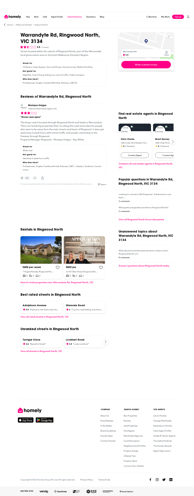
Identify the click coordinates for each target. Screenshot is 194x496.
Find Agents (129, 430)
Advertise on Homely (162, 425)
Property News (130, 461)
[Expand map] (169, 36)
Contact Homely (108, 440)
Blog (102, 16)
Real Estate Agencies (133, 435)
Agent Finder (57, 16)
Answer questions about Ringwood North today (144, 265)
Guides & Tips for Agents (164, 435)
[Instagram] (157, 479)
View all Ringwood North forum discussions (141, 219)
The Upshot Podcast (162, 440)
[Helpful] (22, 178)
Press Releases (106, 420)
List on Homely (160, 415)
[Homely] (35, 410)
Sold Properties (131, 425)
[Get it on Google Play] (44, 420)
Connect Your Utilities (134, 466)
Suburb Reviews (74, 16)
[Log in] (188, 17)
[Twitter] (164, 479)
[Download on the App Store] (27, 420)
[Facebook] (150, 479)
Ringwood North (41, 25)
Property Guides (131, 450)
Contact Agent (135, 155)
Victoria (10, 25)
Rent (36, 16)
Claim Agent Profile (162, 430)
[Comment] (35, 178)
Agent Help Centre (161, 450)
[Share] (42, 178)
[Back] (5, 24)
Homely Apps (106, 435)
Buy (28, 16)
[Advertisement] (97, 6)
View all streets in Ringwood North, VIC (41, 351)
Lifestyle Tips (130, 455)
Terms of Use (104, 479)
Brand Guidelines (108, 430)
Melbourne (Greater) (24, 25)
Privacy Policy (86, 479)
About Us (104, 415)
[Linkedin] (171, 479)
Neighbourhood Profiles (135, 445)
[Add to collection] (58, 267)
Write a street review (146, 64)
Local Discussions (131, 440)
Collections (151, 16)
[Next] (106, 341)
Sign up (178, 16)
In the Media (106, 425)
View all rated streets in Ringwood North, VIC (44, 316)
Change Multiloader (162, 420)
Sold (45, 16)
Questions (91, 16)
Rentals (127, 420)
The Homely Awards (162, 445)
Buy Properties (130, 415)
